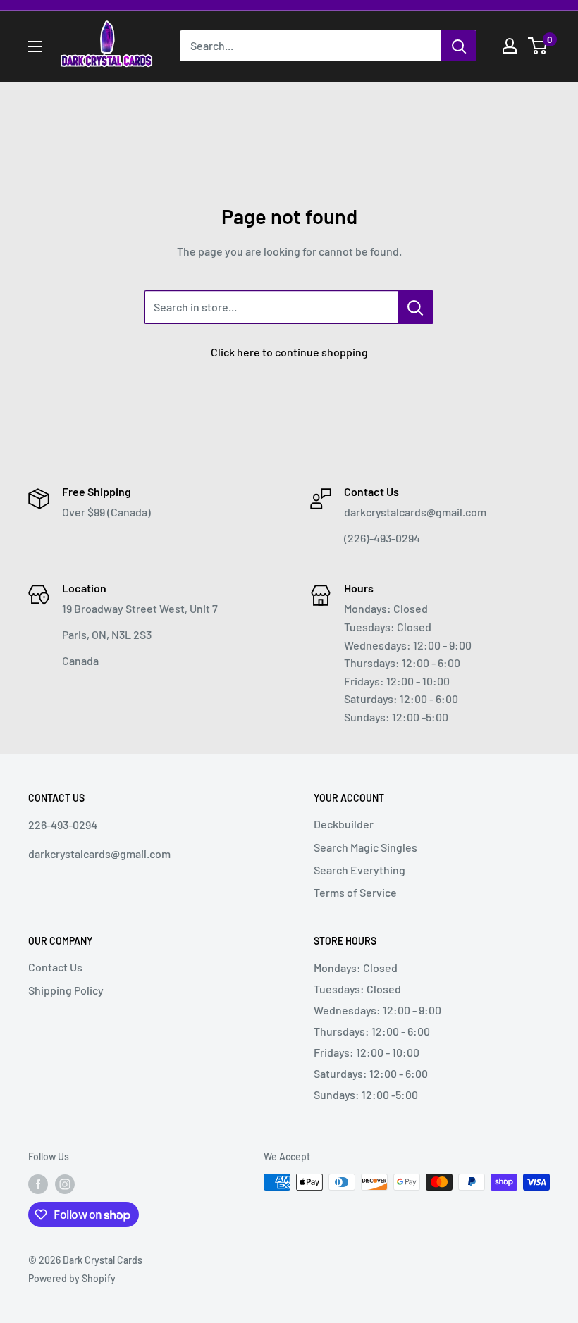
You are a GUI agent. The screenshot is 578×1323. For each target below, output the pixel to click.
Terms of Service (355, 892)
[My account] (510, 46)
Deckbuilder (344, 824)
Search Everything (359, 869)
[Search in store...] (416, 307)
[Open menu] (35, 46)
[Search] (458, 45)
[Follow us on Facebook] (38, 1183)
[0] (538, 45)
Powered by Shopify (72, 1278)
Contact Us (55, 967)
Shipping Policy (66, 990)
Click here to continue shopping (289, 352)
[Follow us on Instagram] (65, 1183)
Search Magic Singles (365, 847)
